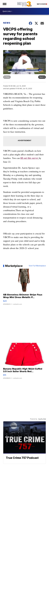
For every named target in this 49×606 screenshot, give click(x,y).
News (6, 23)
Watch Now (41, 4)
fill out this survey (29, 158)
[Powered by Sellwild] (42, 419)
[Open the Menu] (4, 4)
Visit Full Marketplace (37, 266)
